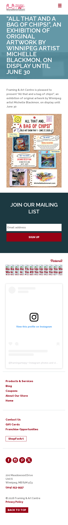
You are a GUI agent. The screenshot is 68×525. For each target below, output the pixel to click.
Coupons (11, 390)
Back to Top (17, 510)
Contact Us (13, 419)
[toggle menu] (60, 6)
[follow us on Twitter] (29, 460)
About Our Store (17, 395)
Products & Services (19, 381)
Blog (9, 386)
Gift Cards (13, 424)
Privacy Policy (14, 501)
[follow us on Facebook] (9, 460)
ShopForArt (16, 438)
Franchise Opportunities (22, 429)
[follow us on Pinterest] (22, 460)
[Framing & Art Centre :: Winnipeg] (37, 7)
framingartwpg (19, 362)
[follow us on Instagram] (15, 460)
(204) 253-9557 (15, 487)
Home (9, 400)
